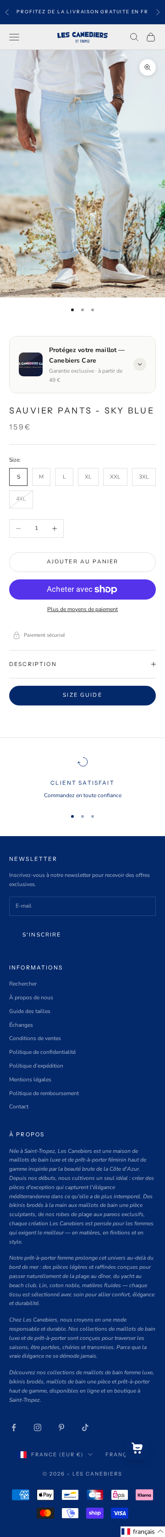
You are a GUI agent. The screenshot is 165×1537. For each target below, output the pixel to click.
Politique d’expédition (36, 1065)
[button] (143, 1531)
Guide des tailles (29, 1011)
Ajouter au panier (83, 561)
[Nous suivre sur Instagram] (37, 1427)
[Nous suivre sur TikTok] (85, 1427)
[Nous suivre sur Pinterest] (61, 1427)
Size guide (82, 695)
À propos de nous (31, 997)
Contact (18, 1106)
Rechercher (23, 983)
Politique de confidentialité (42, 1052)
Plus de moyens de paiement (82, 609)
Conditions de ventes (35, 1038)
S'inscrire (41, 934)
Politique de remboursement (44, 1093)
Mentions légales (30, 1079)
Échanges (21, 1025)
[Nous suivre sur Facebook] (13, 1427)
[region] (82, 778)
